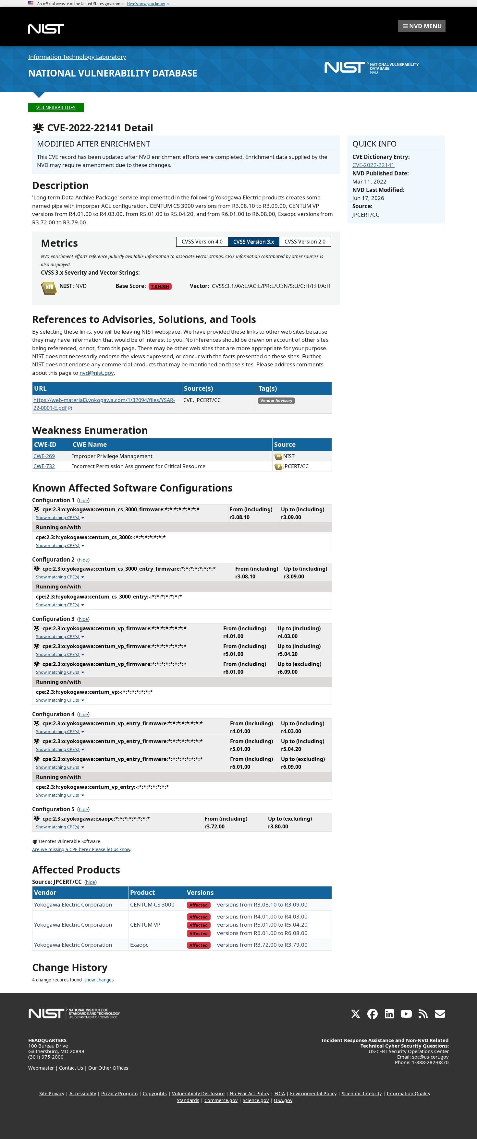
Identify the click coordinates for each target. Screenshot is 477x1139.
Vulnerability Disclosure (198, 1093)
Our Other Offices (108, 1067)
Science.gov (256, 1100)
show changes (99, 980)
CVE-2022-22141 (373, 165)
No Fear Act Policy (249, 1093)
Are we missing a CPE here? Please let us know (81, 849)
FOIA (280, 1093)
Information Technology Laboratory (77, 57)
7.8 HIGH (160, 286)
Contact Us (71, 1067)
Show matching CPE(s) (58, 517)
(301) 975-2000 (46, 1056)
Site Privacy (51, 1093)
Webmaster (41, 1067)
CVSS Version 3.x (253, 241)
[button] (422, 26)
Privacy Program (119, 1093)
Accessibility (82, 1093)
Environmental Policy (313, 1093)
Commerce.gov (221, 1100)
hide (83, 501)
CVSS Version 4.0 (202, 241)
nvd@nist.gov (97, 372)
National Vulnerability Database (112, 73)
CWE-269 (44, 456)
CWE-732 (44, 466)
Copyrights (155, 1093)
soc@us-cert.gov (430, 1056)
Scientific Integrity (362, 1093)
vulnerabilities (56, 107)
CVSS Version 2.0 (305, 241)
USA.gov (283, 1100)
